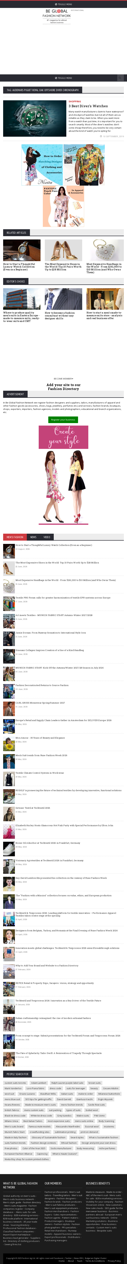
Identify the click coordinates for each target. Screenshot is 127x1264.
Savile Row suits (96, 1104)
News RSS (78, 1258)
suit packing (55, 1110)
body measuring (85, 1148)
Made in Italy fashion (15, 1137)
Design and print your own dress (99, 1142)
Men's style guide (12, 1202)
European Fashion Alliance (18, 1153)
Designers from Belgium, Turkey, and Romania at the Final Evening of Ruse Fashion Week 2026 (67, 930)
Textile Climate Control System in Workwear (40, 772)
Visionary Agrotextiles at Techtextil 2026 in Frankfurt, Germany (50, 860)
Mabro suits (83, 1115)
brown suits (95, 1082)
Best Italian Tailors (32, 1121)
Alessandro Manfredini (68, 1126)
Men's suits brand (14, 1126)
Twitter (68, 1258)
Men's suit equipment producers (61, 1208)
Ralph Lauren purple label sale (67, 1082)
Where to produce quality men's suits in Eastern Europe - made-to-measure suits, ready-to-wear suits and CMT (21, 316)
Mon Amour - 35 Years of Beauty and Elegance (40, 737)
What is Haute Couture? (65, 1153)
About (71, 1261)
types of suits (73, 1110)
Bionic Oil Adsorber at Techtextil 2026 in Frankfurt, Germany (48, 842)
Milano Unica (11, 1121)
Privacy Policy (114, 1261)
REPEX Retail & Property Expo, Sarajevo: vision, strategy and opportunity (55, 983)
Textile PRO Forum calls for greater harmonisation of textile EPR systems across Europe (63, 597)
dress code (55, 1088)
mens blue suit (12, 1099)
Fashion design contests (43, 1142)
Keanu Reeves (12, 1104)
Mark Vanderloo (13, 1088)
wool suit (9, 1093)
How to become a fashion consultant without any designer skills (60, 315)
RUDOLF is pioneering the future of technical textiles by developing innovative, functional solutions (69, 790)
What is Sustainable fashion (103, 1137)
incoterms (109, 1126)
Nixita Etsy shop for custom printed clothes (27, 1159)
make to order (85, 1093)
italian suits (67, 1093)
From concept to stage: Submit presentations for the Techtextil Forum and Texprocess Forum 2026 (68, 1035)
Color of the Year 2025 (34, 1148)
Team (79, 1261)
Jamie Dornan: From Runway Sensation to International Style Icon (51, 632)
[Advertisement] (84, 48)
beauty (94, 1088)
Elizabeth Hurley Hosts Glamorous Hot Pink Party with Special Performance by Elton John (64, 825)
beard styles (77, 1137)
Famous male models (40, 1126)
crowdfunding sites (40, 1131)
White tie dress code (41, 1115)
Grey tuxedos (64, 1115)
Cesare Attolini (110, 1088)
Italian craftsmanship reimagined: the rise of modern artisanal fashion (53, 1018)
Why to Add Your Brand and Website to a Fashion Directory (47, 965)
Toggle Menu (64, 4)
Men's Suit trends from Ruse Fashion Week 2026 (41, 755)
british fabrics (12, 1110)
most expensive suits (59, 1121)
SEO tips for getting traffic (38, 1099)
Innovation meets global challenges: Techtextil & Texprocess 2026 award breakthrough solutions (67, 948)
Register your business (63, 419)
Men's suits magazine (15, 1205)
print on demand (89, 1131)
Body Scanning (106, 1121)
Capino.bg (42, 1153)
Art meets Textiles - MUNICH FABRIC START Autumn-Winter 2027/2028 (54, 615)
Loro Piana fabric (35, 1088)
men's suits (29, 1195)
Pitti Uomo (99, 1115)
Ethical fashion (69, 1142)
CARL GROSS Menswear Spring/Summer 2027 (40, 702)
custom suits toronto (15, 1082)
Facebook (58, 1258)
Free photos (11, 1148)
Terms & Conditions (95, 1261)
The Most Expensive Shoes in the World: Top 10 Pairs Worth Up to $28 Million (63, 266)
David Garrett (64, 1099)
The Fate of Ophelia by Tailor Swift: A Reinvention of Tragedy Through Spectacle (59, 1053)
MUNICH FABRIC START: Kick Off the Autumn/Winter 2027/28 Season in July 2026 (60, 667)
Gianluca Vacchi (84, 1099)
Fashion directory (32, 1202)
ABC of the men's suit (97, 1195)
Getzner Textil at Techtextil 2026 (33, 807)
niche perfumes (107, 1148)
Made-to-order (114, 1191)
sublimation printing (65, 1131)
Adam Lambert (38, 1082)
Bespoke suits (104, 1230)
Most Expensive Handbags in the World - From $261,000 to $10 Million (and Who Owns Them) (104, 268)
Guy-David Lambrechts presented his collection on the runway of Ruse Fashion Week (61, 877)
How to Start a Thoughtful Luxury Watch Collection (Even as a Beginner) (19, 266)
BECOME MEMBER (63, 378)
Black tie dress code (15, 1115)
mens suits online (84, 1121)
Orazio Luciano (27, 1093)
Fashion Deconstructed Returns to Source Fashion (42, 685)
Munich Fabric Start (14, 1131)
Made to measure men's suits (40, 1104)
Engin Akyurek (105, 1099)
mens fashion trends (72, 1104)
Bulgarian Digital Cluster (96, 1258)
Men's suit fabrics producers (60, 1204)
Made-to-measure (95, 1191)
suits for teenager (76, 1088)
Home (62, 1261)
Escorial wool (92, 1126)
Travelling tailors (61, 1195)
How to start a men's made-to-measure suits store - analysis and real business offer (104, 315)
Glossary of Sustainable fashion (48, 1137)
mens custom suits (33, 1110)
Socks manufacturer (61, 1148)
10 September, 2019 (113, 136)
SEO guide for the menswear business (104, 1210)
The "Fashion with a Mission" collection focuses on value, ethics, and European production (63, 895)
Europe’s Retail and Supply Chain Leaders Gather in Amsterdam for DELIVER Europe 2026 (64, 720)
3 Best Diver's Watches (88, 106)
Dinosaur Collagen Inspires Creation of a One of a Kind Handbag (50, 650)
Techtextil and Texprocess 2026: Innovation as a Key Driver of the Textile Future (58, 1000)
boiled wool (92, 1110)
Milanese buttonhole (109, 1093)
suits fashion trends (15, 1142)
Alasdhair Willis (48, 1093)
